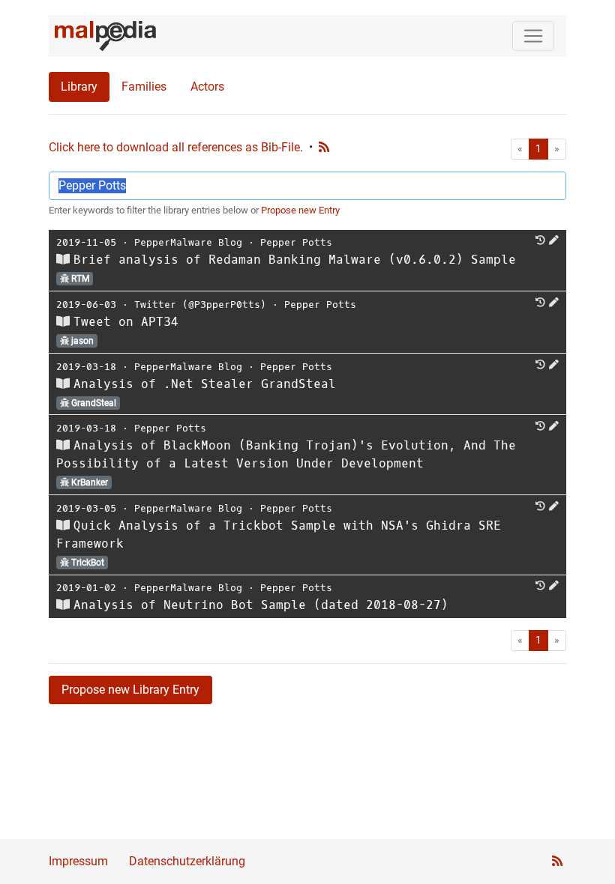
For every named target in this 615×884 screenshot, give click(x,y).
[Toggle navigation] (533, 36)
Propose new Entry (300, 210)
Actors (207, 86)
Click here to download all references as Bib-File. (176, 147)
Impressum (78, 861)
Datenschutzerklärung (187, 861)
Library (79, 86)
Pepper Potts (296, 242)
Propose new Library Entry (131, 689)
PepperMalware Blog (188, 242)
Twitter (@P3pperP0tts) (200, 304)
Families (144, 86)
